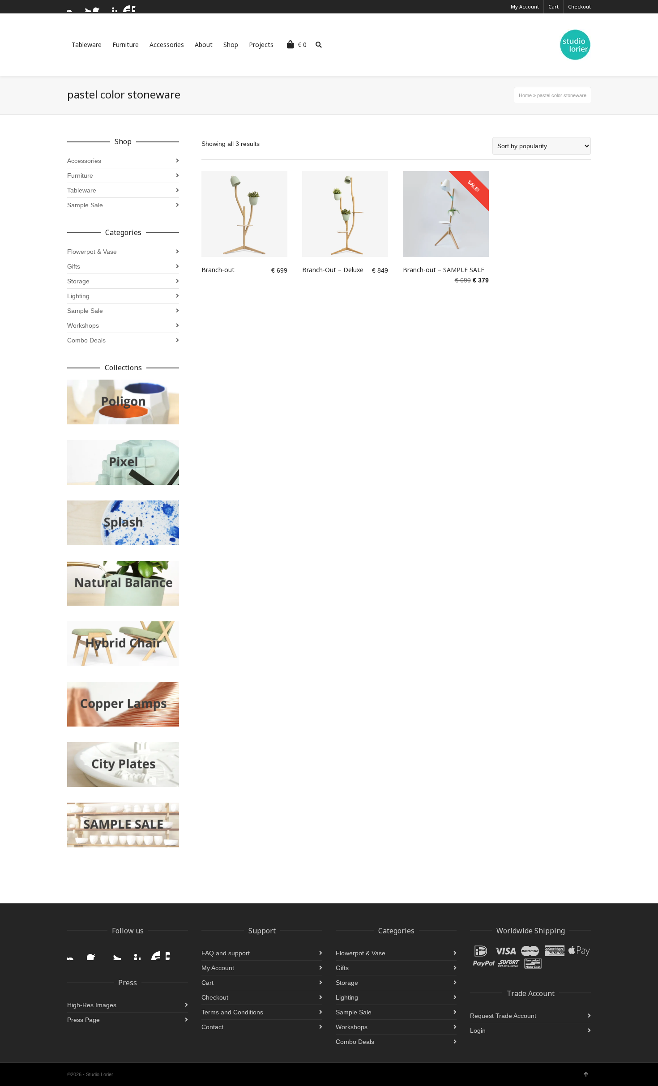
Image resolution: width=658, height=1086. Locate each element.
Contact (212, 1026)
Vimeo (137, 6)
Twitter (85, 6)
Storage (78, 281)
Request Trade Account (503, 1015)
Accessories (84, 160)
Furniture (80, 175)
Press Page (83, 1019)
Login (478, 1030)
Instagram (72, 6)
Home (525, 95)
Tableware (81, 190)
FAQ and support (225, 953)
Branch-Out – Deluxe (332, 269)
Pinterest (111, 6)
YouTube (124, 6)
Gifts (73, 266)
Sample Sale (85, 205)
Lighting (78, 295)
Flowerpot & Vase (92, 251)
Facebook (98, 6)
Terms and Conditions (232, 1012)
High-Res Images (91, 1005)
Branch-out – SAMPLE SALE (443, 269)
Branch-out (218, 269)
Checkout (579, 6)
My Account (525, 6)
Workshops (83, 325)
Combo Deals (86, 340)
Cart (553, 6)
